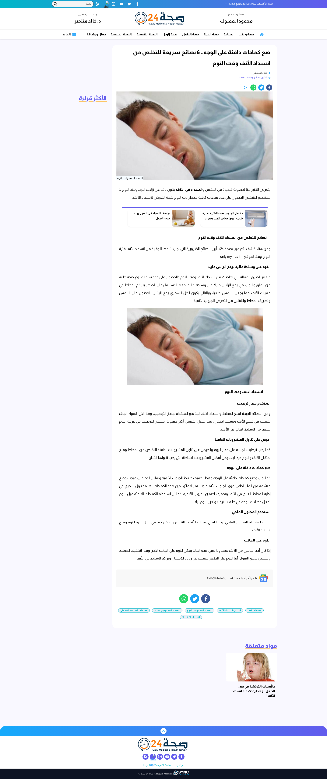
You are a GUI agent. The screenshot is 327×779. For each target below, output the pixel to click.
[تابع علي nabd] (106, 4)
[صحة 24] (160, 19)
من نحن (180, 765)
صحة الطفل (190, 34)
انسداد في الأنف (189, 189)
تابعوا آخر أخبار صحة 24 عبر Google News (232, 578)
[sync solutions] (181, 773)
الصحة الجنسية (121, 34)
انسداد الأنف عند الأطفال (134, 610)
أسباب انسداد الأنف (230, 610)
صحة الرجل (170, 34)
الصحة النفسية (147, 34)
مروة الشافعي (260, 73)
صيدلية (229, 34)
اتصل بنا (146, 765)
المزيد (66, 34)
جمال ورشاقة (96, 34)
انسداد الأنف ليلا (191, 617)
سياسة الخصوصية (163, 765)
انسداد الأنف (255, 610)
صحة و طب (246, 34)
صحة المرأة (211, 34)
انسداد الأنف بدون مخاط (167, 610)
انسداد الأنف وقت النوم (199, 610)
